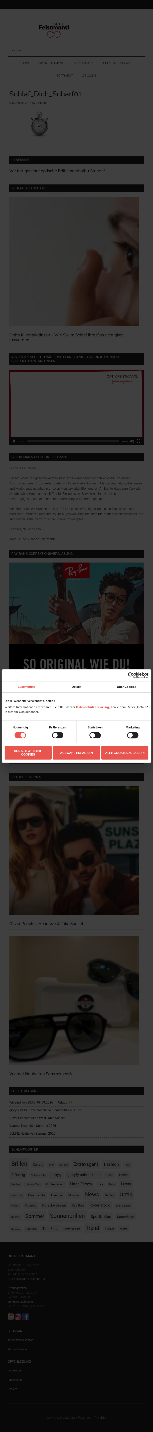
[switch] (57, 735)
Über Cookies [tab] (126, 686)
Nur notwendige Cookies (28, 752)
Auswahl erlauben (76, 753)
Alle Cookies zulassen (125, 753)
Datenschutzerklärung (92, 707)
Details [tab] (76, 686)
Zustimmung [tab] (26, 686)
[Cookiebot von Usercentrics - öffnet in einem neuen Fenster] (131, 675)
